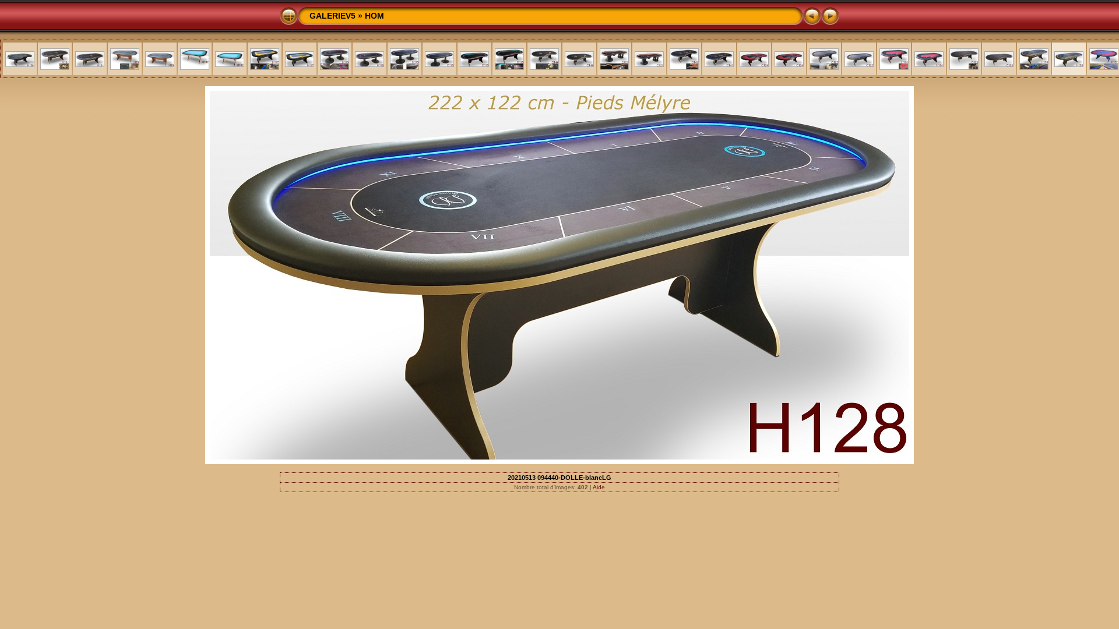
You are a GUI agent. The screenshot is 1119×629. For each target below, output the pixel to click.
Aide (599, 487)
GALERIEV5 (332, 15)
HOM (374, 15)
